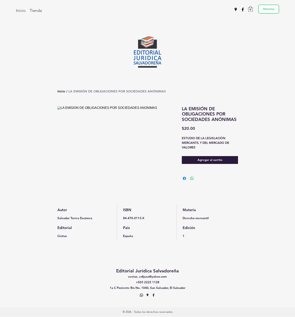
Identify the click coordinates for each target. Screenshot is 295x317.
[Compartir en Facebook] (184, 178)
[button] (250, 9)
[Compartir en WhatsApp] (192, 178)
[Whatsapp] (141, 295)
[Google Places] (235, 9)
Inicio (61, 91)
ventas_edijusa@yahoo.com (147, 276)
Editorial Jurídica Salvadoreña (147, 271)
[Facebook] (242, 9)
